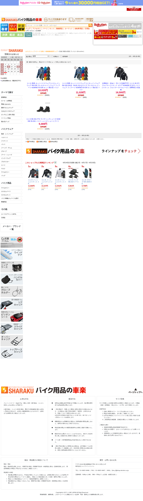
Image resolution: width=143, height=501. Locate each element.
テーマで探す (40, 51)
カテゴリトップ (30, 51)
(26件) (85, 97)
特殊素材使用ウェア (52, 51)
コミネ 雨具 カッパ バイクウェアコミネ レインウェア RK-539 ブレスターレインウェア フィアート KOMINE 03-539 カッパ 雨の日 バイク (43, 85)
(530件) (47, 95)
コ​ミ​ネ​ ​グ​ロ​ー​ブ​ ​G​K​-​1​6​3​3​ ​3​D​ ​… (86, 182)
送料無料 (65, 56)
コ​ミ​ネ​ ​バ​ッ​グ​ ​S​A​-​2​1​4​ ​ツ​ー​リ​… (73, 182)
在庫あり (56, 56)
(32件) (125, 97)
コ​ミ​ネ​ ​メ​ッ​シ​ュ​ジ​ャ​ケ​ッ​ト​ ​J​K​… (33, 182)
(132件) (47, 129)
